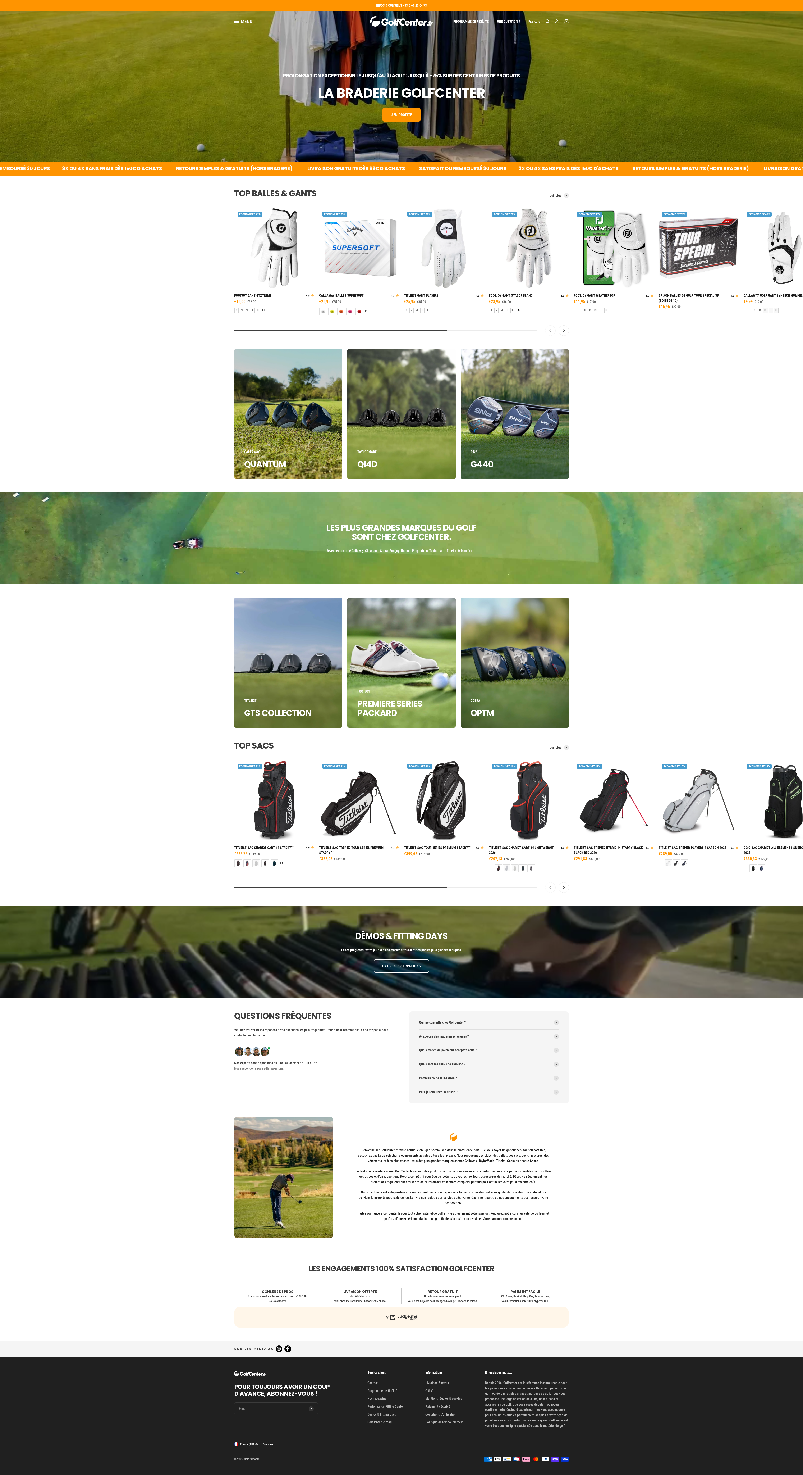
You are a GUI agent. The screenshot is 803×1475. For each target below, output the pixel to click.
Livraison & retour (437, 1383)
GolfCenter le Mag (379, 1422)
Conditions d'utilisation (440, 1414)
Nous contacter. (277, 1301)
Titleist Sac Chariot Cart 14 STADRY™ (264, 848)
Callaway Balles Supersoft (341, 296)
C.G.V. (429, 1391)
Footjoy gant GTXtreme (252, 296)
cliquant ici (259, 1035)
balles (543, 1399)
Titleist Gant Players (421, 296)
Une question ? (508, 21)
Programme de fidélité (471, 21)
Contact (372, 1383)
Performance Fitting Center (385, 1406)
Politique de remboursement (444, 1422)
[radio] (236, 310)
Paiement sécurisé (437, 1406)
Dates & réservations (401, 966)
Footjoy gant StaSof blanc (511, 296)
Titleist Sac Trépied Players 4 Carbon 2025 (692, 848)
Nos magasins (376, 1399)
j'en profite (401, 115)
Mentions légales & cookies (443, 1399)
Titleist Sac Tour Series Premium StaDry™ (437, 848)
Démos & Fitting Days (381, 1414)
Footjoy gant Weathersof (594, 296)
